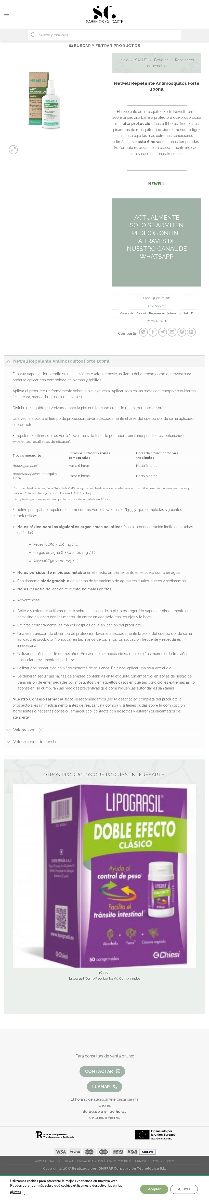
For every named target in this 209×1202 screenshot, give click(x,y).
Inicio (124, 60)
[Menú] (6, 14)
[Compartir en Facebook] (153, 332)
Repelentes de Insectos (165, 313)
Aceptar (154, 1188)
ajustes (15, 1192)
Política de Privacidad (76, 1161)
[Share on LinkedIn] (191, 332)
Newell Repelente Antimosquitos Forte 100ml (61, 361)
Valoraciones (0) (28, 730)
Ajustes (184, 1188)
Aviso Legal (45, 1161)
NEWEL (161, 321)
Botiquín (161, 60)
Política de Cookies (114, 1161)
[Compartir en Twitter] (162, 332)
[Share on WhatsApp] (143, 332)
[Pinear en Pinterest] (181, 332)
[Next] (56, 147)
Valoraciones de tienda (34, 741)
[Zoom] (13, 149)
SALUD (141, 60)
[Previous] (43, 147)
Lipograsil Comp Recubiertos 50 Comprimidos (104, 978)
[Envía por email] (172, 332)
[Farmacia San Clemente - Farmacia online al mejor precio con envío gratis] (104, 14)
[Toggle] (8, 361)
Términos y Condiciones (153, 1161)
